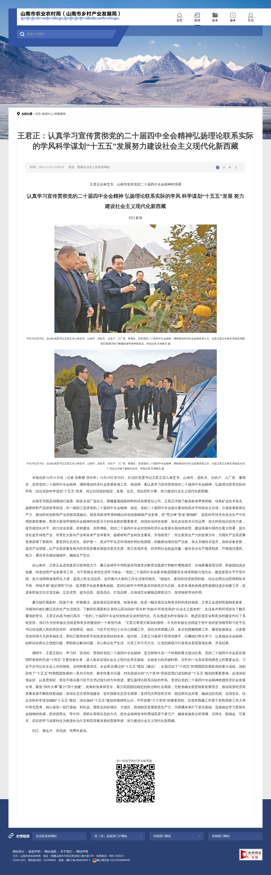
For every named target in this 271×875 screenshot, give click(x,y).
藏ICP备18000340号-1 (78, 860)
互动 (251, 20)
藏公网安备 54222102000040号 (113, 860)
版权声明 (34, 851)
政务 (215, 20)
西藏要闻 (60, 113)
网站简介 (19, 851)
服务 (233, 20)
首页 (180, 20)
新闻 (197, 20)
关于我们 (66, 851)
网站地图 (50, 851)
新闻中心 (47, 113)
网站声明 (82, 851)
